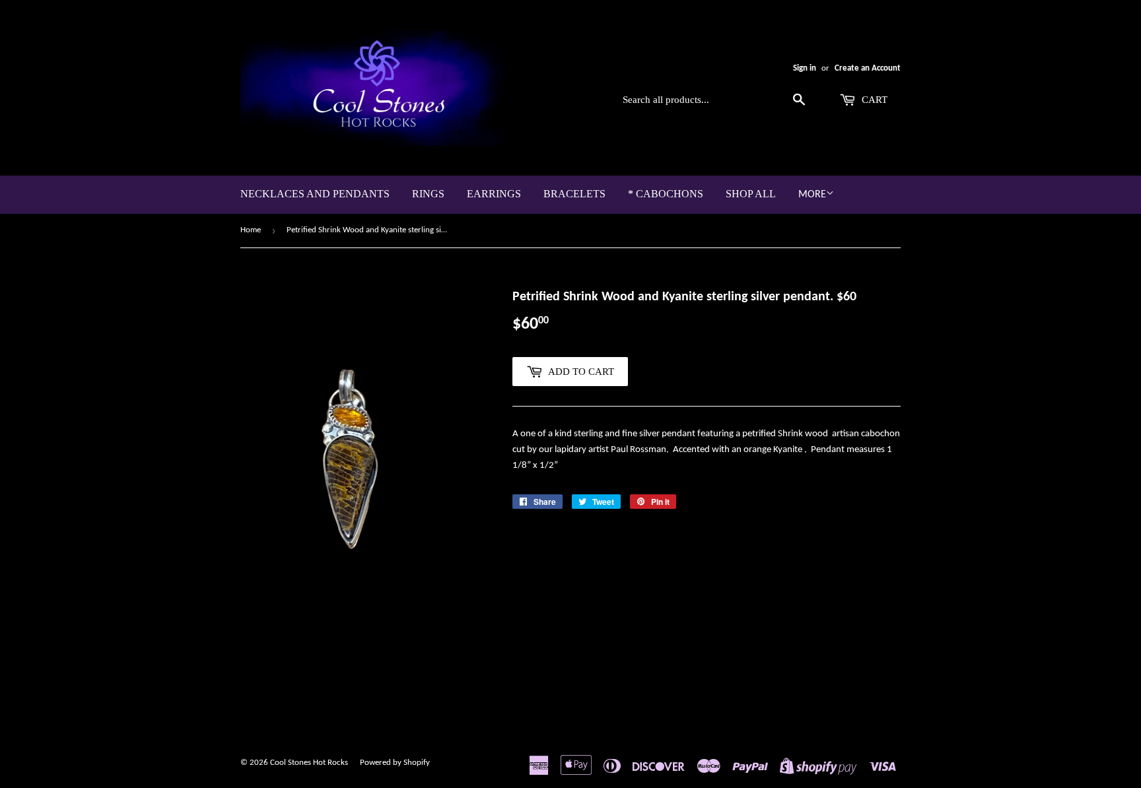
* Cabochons (665, 193)
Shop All (751, 193)
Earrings (494, 193)
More (812, 194)
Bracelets (574, 193)
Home (250, 230)
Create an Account (868, 68)
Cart (873, 99)
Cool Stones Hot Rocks (309, 762)
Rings (428, 193)
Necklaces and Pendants (315, 193)
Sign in (804, 68)
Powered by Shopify (395, 762)
